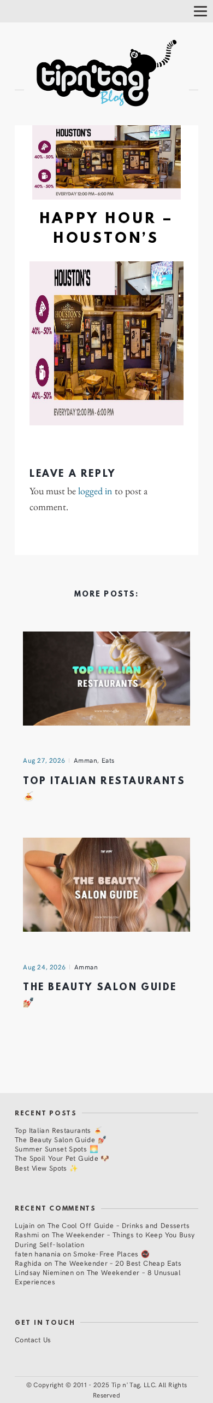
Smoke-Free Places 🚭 (111, 1253)
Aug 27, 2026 (44, 760)
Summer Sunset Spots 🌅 (56, 1148)
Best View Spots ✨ (46, 1167)
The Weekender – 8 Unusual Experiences (98, 1276)
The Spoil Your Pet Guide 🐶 (62, 1157)
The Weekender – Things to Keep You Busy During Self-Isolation (105, 1239)
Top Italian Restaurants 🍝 (58, 1130)
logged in (95, 491)
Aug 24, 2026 (44, 966)
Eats (108, 760)
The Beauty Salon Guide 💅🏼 (60, 1139)
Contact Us (33, 1339)
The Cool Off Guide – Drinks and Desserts (119, 1225)
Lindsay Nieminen (44, 1272)
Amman (86, 760)
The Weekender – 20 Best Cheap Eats (118, 1262)
